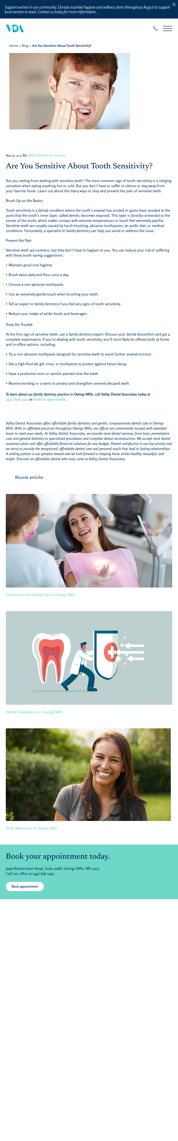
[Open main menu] (167, 28)
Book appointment (25, 886)
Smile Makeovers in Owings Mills (31, 828)
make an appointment (49, 399)
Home (13, 45)
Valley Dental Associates (46, 155)
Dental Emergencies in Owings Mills (34, 712)
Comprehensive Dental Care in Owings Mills (40, 594)
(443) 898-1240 (17, 399)
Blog (25, 45)
